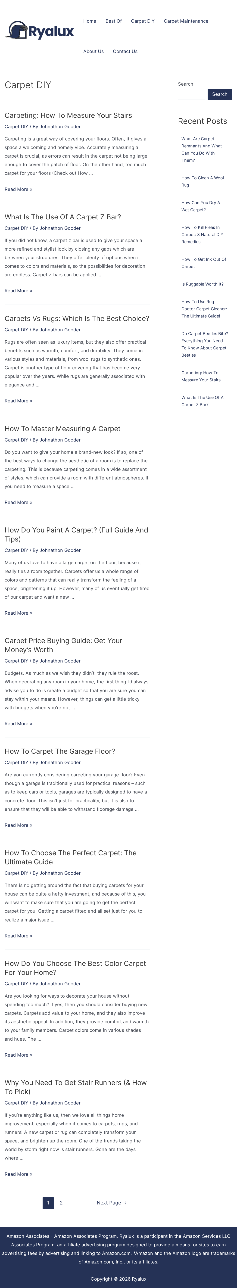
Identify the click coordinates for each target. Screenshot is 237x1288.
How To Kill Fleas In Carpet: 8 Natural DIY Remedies (202, 234)
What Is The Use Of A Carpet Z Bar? (63, 217)
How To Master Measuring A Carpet (63, 428)
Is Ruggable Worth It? (202, 284)
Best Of (114, 21)
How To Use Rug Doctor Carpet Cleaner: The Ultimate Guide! (204, 308)
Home (89, 21)
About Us (93, 51)
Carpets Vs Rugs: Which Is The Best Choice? (77, 318)
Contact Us (125, 51)
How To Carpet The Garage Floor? (60, 751)
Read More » (18, 189)
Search (185, 84)
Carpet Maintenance (186, 21)
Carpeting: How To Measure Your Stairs (68, 115)
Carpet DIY (143, 21)
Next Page (112, 1203)
